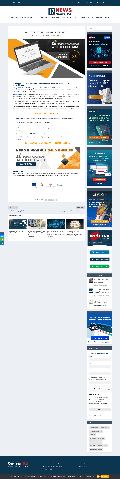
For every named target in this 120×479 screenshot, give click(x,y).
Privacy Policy (107, 3)
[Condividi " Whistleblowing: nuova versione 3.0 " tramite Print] (56, 200)
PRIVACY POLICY (83, 466)
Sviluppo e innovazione (62, 18)
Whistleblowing (82, 18)
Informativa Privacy (101, 397)
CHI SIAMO (81, 463)
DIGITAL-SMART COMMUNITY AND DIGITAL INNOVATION (92, 464)
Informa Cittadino (100, 18)
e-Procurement (43, 18)
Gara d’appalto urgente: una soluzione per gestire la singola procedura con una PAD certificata (101, 292)
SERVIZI (93, 463)
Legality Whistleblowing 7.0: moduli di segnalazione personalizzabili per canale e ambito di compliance (101, 303)
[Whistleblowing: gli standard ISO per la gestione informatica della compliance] (56, 224)
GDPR (101, 307)
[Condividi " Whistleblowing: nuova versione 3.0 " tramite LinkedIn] (49, 200)
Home (67, 3)
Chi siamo (73, 3)
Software (80, 3)
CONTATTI (99, 463)
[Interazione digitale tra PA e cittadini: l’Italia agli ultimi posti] (37, 224)
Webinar (92, 3)
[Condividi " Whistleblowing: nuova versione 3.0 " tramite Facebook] (46, 200)
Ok (98, 476)
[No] (118, 476)
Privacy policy (104, 476)
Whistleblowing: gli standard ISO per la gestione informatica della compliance (56, 233)
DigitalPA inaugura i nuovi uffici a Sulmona (17, 232)
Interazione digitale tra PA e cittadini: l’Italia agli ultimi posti (36, 233)
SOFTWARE (88, 463)
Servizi (86, 3)
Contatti (99, 3)
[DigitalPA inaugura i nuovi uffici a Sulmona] (18, 224)
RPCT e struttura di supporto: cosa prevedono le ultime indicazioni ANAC (102, 281)
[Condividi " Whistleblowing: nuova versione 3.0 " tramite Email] (52, 200)
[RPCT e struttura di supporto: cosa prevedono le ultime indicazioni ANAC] (91, 280)
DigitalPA (17, 118)
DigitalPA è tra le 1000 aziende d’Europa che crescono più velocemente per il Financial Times (74, 234)
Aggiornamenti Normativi (22, 18)
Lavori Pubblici (95, 442)
